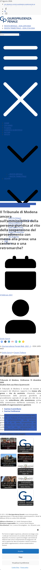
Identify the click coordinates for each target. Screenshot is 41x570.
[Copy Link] (23, 341)
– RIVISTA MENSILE (15, 174)
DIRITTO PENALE (14, 218)
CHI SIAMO (8, 125)
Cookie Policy (15, 567)
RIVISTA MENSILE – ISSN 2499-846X (17, 26)
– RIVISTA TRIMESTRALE (17, 176)
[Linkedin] (9, 341)
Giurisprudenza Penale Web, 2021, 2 (16, 346)
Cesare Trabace (20, 352)
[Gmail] (12, 341)
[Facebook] (1, 341)
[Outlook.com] (16, 341)
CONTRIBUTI (5, 204)
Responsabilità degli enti (20, 206)
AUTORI (7, 132)
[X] (5, 341)
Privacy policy (24, 567)
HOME (6, 123)
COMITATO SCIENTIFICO (13, 130)
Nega (20, 557)
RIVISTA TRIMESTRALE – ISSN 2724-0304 (19, 28)
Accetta (20, 551)
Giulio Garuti (5, 338)
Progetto (7, 128)
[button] (38, 530)
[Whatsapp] (19, 341)
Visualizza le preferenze (20, 563)
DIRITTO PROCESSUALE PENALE (22, 204)
